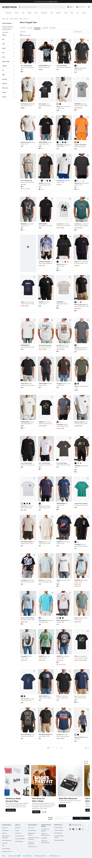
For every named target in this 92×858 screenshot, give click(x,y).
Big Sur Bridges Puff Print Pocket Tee (45, 105)
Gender (4, 35)
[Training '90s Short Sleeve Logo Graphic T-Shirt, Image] (28, 166)
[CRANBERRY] (24, 696)
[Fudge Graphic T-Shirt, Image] (82, 448)
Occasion (4, 79)
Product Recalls (6, 848)
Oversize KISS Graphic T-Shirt (27, 224)
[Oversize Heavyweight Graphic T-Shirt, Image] (28, 407)
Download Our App (76, 825)
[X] (76, 829)
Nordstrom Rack (58, 827)
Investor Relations (58, 830)
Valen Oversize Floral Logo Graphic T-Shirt (45, 581)
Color (3, 44)
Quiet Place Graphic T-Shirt (28, 618)
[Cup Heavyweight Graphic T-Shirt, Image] (64, 287)
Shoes (36, 13)
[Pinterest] (73, 829)
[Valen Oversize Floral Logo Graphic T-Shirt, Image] (46, 565)
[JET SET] (75, 463)
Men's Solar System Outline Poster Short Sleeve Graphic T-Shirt (28, 303)
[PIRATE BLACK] (75, 65)
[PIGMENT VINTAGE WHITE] (42, 503)
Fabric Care (5, 88)
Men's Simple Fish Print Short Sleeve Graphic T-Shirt (81, 225)
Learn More (44, 812)
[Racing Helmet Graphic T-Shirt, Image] (64, 641)
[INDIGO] (22, 696)
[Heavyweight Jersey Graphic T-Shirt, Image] (46, 209)
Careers (17, 830)
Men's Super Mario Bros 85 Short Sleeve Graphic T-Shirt (81, 105)
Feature (4, 92)
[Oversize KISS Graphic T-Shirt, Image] (28, 209)
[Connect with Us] (83, 829)
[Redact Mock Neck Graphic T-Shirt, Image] (82, 166)
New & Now (9, 13)
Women (17, 13)
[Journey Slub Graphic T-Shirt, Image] (82, 369)
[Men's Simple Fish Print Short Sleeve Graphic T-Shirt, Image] (82, 209)
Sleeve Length (5, 61)
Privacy (3, 856)
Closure (4, 97)
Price (3, 57)
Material (4, 66)
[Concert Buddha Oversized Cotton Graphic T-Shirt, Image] (82, 527)
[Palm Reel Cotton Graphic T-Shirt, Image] (82, 51)
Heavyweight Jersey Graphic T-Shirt (46, 225)
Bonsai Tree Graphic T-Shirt (44, 657)
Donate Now (36, 812)
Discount (4, 83)
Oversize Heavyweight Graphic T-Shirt (27, 423)
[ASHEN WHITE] (44, 180)
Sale (78, 13)
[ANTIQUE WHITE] (78, 65)
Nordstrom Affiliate (59, 840)
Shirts (16, 18)
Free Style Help (32, 830)
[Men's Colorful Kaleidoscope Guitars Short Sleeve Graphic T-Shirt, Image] (46, 407)
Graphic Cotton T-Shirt (26, 657)
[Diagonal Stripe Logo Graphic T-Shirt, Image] (82, 127)
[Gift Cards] (70, 780)
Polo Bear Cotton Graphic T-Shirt (28, 104)
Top (88, 827)
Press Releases (58, 833)
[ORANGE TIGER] (75, 142)
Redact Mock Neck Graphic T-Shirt (81, 184)
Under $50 (45, 28)
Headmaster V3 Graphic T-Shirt (64, 145)
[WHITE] (68, 142)
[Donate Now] (43, 780)
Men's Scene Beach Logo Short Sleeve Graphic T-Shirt (81, 657)
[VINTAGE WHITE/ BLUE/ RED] (57, 104)
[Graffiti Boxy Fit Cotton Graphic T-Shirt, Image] (28, 565)
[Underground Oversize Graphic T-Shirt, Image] (46, 166)
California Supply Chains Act (40, 856)
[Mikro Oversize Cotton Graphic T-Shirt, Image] (46, 527)
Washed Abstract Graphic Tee (45, 66)
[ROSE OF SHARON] (80, 302)
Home (65, 13)
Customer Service (6, 825)
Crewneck (29, 28)
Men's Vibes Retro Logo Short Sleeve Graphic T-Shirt (63, 736)
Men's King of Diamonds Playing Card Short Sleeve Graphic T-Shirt (64, 346)
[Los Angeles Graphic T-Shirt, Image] (28, 527)
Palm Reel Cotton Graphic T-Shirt (80, 69)
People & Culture (19, 836)
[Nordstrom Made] (16, 780)
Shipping (4, 833)
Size (3, 39)
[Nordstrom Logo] (9, 7)
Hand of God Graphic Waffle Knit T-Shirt (45, 263)
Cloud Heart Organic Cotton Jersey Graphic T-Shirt (81, 505)
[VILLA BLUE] (78, 180)
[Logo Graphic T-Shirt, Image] (64, 489)
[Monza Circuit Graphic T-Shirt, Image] (64, 369)
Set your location (26, 35)
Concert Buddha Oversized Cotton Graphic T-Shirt (80, 546)
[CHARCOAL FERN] (75, 383)
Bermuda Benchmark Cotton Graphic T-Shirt (28, 385)
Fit (3, 70)
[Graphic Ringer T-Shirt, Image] (28, 127)
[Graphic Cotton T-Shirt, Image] (28, 641)
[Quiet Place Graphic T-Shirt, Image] (28, 603)
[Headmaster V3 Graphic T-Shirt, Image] (64, 127)
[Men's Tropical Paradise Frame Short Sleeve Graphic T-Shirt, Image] (64, 209)
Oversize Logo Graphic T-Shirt (45, 143)
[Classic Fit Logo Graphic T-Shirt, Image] (28, 51)
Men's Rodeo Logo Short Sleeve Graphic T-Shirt (45, 346)
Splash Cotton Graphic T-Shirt (81, 581)
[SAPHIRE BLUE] (47, 180)
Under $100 (52, 28)
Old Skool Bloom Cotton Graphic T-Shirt (80, 697)
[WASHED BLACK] (75, 180)
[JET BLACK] (50, 180)
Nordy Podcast (19, 841)
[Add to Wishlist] (34, 40)
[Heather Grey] (75, 734)
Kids (52, 13)
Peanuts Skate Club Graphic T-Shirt (64, 464)
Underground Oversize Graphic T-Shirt (45, 184)
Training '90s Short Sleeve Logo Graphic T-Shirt (27, 182)
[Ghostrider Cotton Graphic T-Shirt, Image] (82, 603)
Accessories (44, 13)
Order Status (5, 830)
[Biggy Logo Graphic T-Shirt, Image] (64, 247)
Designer (58, 13)
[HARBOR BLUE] (62, 142)
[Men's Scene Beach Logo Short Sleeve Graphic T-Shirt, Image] (82, 641)
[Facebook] (79, 829)
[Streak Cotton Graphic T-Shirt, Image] (64, 527)
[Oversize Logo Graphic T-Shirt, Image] (46, 127)
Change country (6, 851)
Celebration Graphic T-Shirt (63, 181)
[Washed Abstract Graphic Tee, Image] (46, 51)
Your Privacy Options (12, 856)
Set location (5, 32)
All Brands (17, 827)
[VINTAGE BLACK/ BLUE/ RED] (60, 104)
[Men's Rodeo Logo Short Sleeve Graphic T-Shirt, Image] (46, 330)
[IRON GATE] (75, 345)
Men (23, 13)
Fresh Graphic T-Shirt (63, 621)
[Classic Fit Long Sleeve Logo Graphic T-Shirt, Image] (28, 448)
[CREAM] (60, 142)
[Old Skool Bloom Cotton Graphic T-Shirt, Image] (82, 681)
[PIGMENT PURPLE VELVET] (39, 503)
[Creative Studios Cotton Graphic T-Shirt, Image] (46, 489)
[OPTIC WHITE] (60, 261)
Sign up (81, 818)
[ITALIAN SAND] (60, 422)
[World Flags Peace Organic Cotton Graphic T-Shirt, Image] (28, 681)
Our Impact (18, 833)
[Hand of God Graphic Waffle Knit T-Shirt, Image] (46, 247)
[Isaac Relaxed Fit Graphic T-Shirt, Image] (46, 603)
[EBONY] (57, 422)
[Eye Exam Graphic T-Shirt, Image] (46, 720)
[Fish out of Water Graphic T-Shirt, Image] (28, 489)
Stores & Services (32, 825)
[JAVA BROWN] (65, 142)
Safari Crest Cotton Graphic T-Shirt (63, 107)
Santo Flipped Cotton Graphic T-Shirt (45, 697)
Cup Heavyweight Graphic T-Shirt (63, 303)
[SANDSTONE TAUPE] (68, 261)
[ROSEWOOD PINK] (65, 261)
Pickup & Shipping (7, 23)
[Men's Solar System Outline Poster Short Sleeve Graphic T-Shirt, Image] (28, 287)
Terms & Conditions (27, 856)
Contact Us (5, 827)
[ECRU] (78, 302)
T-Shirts (20, 18)
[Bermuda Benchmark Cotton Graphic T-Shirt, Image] (28, 369)
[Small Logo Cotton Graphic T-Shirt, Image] (82, 287)
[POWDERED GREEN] (62, 261)
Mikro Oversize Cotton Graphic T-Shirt (45, 542)
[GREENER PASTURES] (62, 618)
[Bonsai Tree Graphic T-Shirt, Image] (46, 641)
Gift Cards (62, 806)
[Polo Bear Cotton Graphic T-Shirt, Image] (28, 89)
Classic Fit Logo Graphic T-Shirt (27, 67)
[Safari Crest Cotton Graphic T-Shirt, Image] (64, 89)
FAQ (3, 846)
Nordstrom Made (10, 810)
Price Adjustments (6, 840)
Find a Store (31, 827)
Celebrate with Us (53, 1)
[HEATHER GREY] (78, 463)
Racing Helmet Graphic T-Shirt (63, 657)
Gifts (72, 13)
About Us (17, 825)
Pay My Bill (44, 838)
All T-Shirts (23, 28)
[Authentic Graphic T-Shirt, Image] (46, 369)
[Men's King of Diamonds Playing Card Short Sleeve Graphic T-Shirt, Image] (64, 330)
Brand (3, 48)
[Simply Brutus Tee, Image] (82, 720)
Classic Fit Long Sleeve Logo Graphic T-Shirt (28, 464)
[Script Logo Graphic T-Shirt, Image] (64, 565)
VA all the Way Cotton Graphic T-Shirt (62, 697)
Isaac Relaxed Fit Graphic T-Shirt (46, 621)
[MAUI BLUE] (39, 618)
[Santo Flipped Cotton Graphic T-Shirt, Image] (46, 681)
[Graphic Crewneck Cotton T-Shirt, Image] (28, 720)
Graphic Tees (37, 28)
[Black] (78, 734)
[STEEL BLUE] (27, 503)
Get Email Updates (20, 838)
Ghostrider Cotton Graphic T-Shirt (80, 618)
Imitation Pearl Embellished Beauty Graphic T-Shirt (63, 67)
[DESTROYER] (78, 383)
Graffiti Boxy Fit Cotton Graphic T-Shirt (27, 581)
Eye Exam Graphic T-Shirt (46, 735)
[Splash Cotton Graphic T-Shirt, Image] (82, 565)
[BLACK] (57, 142)
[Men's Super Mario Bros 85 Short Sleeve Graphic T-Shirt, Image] (82, 89)
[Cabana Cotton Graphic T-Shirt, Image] (64, 407)
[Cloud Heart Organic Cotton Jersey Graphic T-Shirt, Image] (82, 489)
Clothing (12, 18)
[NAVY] (29, 503)
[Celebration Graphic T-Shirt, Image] (64, 166)
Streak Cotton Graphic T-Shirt (63, 542)
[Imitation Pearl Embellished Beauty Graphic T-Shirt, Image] (64, 51)
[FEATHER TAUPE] (83, 180)
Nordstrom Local (32, 846)
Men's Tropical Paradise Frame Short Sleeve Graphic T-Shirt (64, 225)
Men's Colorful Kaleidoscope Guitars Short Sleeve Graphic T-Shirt (45, 423)
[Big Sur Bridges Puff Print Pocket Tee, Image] (46, 89)
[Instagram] (70, 829)
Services (84, 13)
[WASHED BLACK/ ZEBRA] (42, 180)
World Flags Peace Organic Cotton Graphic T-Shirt (27, 700)
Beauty (29, 13)
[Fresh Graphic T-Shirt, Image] (64, 603)
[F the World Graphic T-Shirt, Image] (46, 287)
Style (3, 75)
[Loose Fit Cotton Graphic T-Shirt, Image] (82, 407)
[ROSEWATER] (78, 345)
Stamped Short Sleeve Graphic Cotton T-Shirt (80, 349)
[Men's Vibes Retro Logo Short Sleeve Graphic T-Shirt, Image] (64, 720)
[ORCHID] (80, 463)
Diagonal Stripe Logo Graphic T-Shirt (80, 146)
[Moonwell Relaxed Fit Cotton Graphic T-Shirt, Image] (82, 247)
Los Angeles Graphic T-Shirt (28, 542)
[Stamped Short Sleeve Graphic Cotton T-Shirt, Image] (82, 330)
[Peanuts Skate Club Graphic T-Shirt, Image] (64, 448)
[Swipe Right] (86, 762)
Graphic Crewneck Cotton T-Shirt (28, 735)
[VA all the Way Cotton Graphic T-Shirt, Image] (64, 681)
